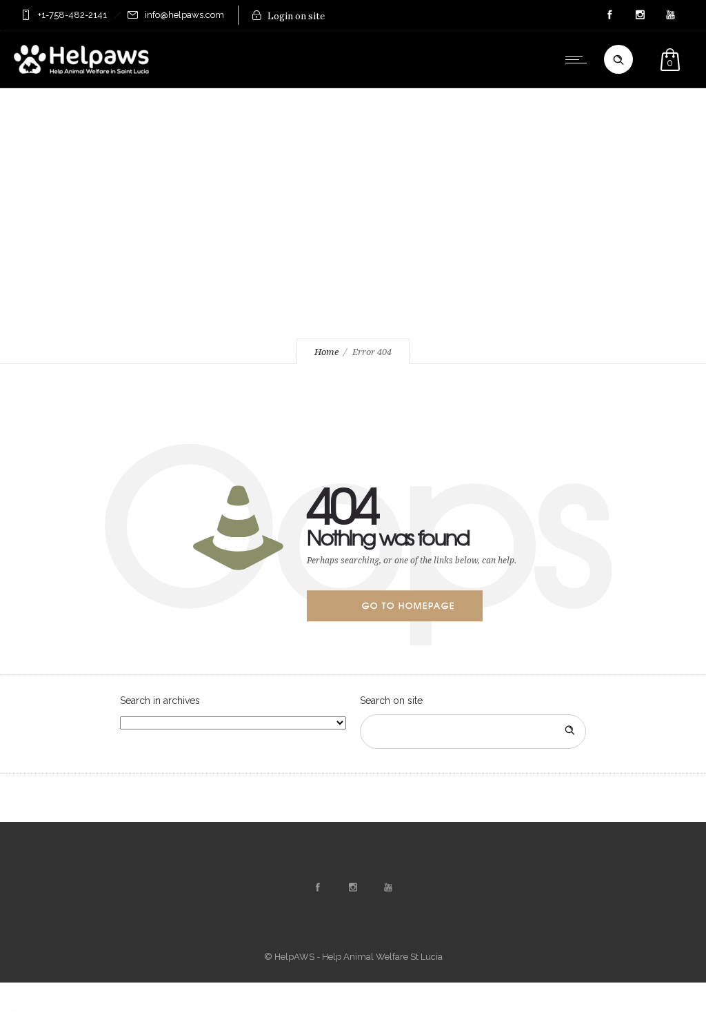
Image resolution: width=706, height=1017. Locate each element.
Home (326, 352)
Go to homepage (408, 605)
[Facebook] (609, 15)
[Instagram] (640, 15)
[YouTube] (670, 15)
